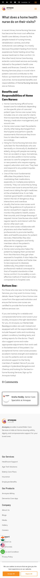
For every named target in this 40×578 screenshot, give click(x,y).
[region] (20, 570)
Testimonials (7, 547)
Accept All (11, 574)
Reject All (29, 574)
